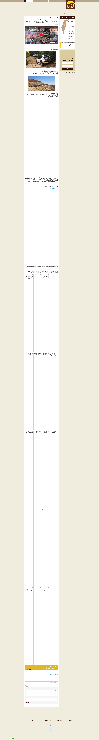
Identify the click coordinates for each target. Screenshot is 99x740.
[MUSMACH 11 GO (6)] (54, 391)
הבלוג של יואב (52, 17)
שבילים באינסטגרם (39, 730)
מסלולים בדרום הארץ (58, 725)
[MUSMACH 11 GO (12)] (37, 313)
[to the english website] (59, 0)
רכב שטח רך (70, 36)
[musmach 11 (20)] (37, 626)
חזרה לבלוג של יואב (30, 669)
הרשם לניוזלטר (67, 69)
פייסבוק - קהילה (41, 723)
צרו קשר (34, 0)
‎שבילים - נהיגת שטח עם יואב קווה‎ (69, 72)
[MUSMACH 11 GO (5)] (45, 391)
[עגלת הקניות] (56, 1)
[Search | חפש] (25, 1)
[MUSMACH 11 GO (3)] (29, 391)
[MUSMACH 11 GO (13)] (45, 313)
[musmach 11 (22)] (54, 626)
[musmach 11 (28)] (54, 548)
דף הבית (56, 17)
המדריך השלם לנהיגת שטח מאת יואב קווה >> (67, 45)
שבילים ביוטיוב (42, 725)
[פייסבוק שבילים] (49, 1)
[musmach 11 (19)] (29, 626)
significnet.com (29, 738)
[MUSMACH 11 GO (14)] (54, 313)
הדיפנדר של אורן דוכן (54, 674)
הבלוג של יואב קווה (40, 727)
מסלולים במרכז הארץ (58, 723)
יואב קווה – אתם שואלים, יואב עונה (52, 676)
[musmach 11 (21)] (45, 626)
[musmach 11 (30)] (37, 470)
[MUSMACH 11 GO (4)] (37, 391)
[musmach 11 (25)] (37, 548)
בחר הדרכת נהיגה (70, 725)
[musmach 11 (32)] (54, 470)
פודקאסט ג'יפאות (41, 728)
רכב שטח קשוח (70, 38)
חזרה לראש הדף (27, 686)
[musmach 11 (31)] (45, 470)
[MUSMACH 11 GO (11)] (29, 313)
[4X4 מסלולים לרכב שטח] (68, 42)
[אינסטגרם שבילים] (51, 1)
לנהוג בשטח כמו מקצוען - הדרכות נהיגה (51, 679)
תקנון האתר (31, 725)
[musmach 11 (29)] (29, 470)
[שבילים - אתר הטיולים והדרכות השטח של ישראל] (70, 4)
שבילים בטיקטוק (47, 733)
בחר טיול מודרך (70, 723)
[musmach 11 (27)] (45, 548)
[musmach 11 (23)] (29, 548)
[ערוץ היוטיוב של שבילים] (54, 1)
